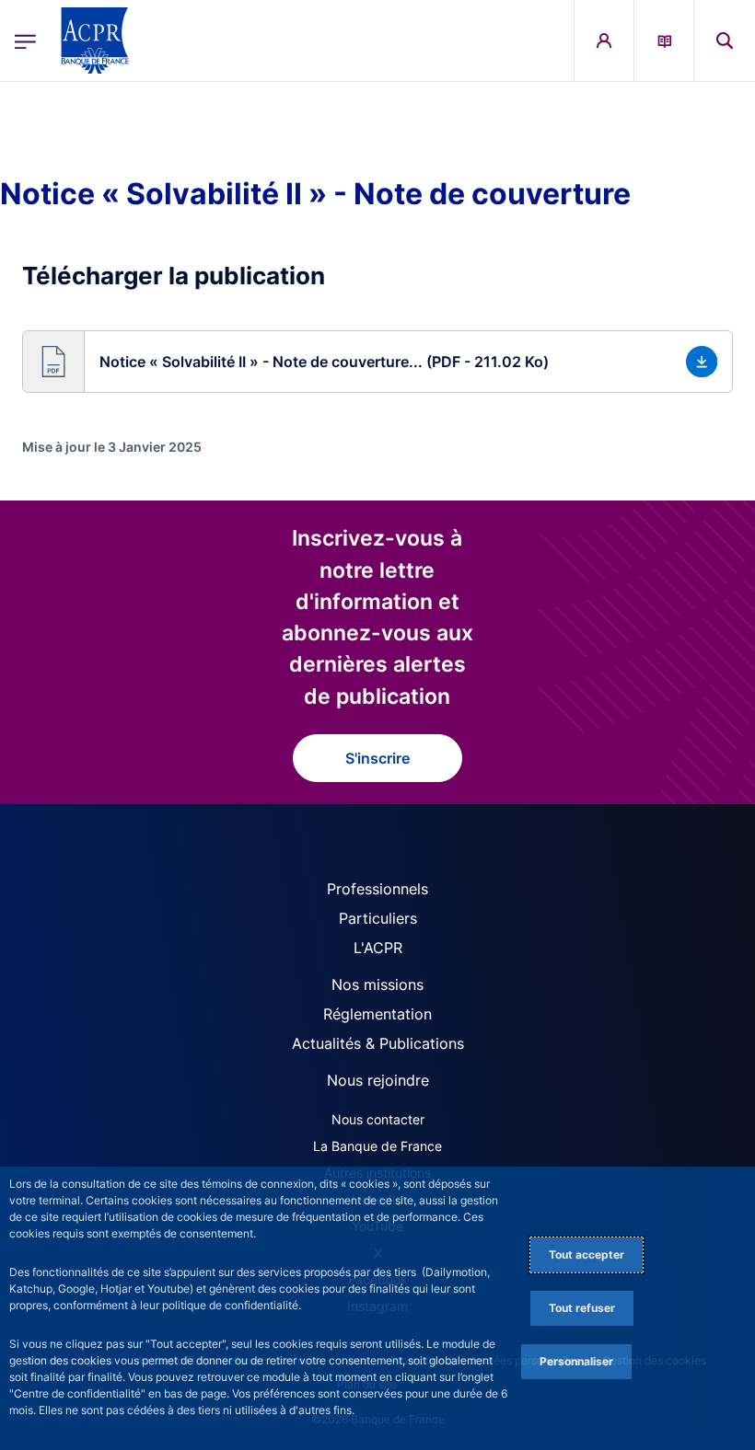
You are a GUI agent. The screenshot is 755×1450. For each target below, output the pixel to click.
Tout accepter (586, 1254)
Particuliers (378, 918)
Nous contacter (377, 1119)
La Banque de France (377, 1146)
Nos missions (377, 984)
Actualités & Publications (378, 1043)
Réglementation (377, 1014)
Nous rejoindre (378, 1080)
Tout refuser (582, 1308)
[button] (724, 40)
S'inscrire (377, 758)
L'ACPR (378, 947)
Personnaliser (576, 1361)
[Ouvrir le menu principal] (25, 40)
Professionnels (377, 889)
